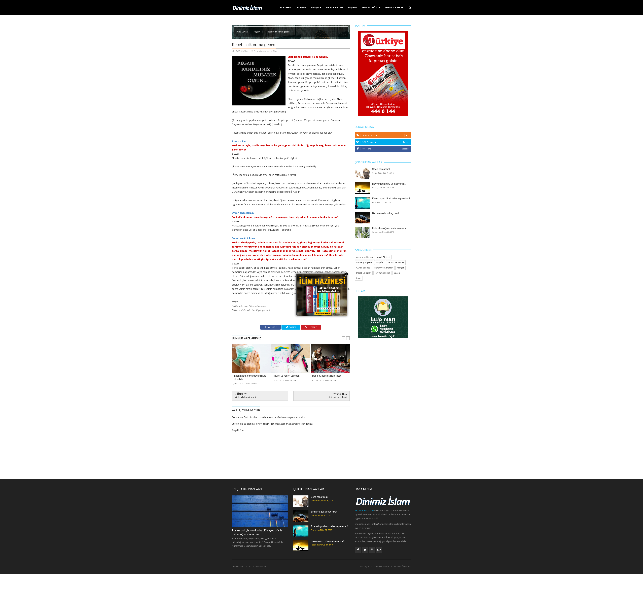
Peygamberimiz (382, 272)
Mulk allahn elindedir (246, 397)
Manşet (315, 7)
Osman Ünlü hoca (402, 567)
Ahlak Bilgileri (334, 7)
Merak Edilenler (394, 7)
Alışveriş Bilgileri (364, 262)
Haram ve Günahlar (383, 267)
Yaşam (351, 7)
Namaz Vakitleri (381, 567)
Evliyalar (380, 262)
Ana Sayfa (285, 7)
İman (358, 278)
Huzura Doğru (370, 7)
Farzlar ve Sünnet (396, 262)
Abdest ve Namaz (364, 257)
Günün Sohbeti (363, 267)
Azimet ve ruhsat (338, 397)
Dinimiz (300, 7)
